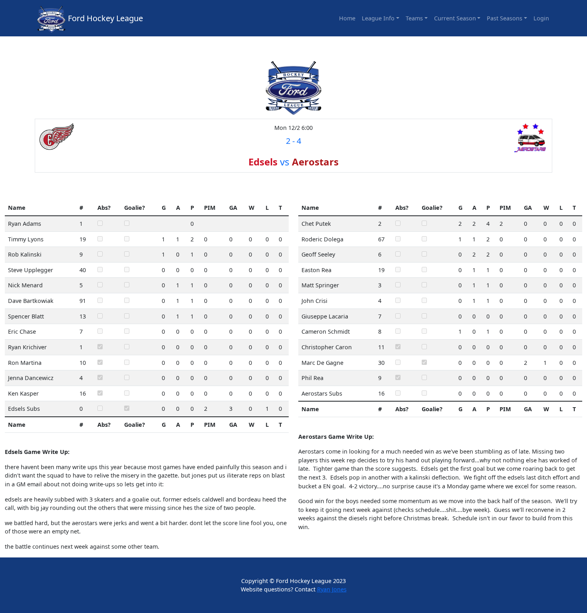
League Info (378, 18)
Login (541, 18)
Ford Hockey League (105, 18)
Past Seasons (504, 18)
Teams (414, 18)
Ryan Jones (332, 589)
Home (347, 18)
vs (293, 161)
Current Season (455, 18)
